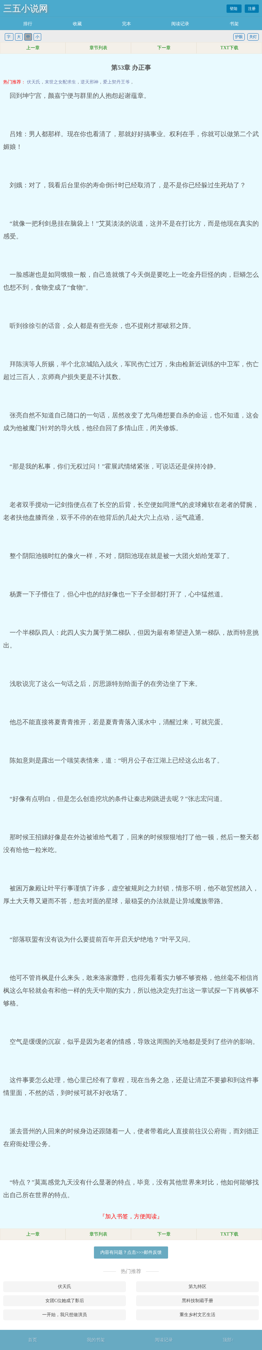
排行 (27, 23)
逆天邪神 (89, 82)
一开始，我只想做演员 (64, 1314)
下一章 (164, 47)
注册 (252, 8)
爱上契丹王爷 (116, 82)
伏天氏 (33, 82)
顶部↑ (228, 1340)
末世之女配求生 (60, 82)
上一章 (33, 47)
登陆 (234, 8)
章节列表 (98, 47)
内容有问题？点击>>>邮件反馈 (131, 1252)
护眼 (239, 37)
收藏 (77, 23)
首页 (32, 1340)
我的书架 (96, 1340)
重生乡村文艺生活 (197, 1314)
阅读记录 (180, 23)
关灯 (253, 37)
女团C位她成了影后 (64, 1300)
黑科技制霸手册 (197, 1300)
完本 (126, 23)
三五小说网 (25, 8)
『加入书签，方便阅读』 (131, 1216)
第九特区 (197, 1286)
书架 (234, 23)
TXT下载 (229, 47)
